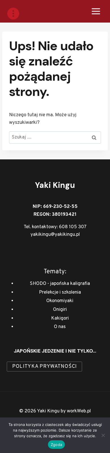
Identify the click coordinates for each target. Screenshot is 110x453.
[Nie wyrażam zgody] (103, 435)
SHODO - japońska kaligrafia (60, 284)
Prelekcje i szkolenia (60, 292)
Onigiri (60, 310)
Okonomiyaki (59, 301)
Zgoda (56, 444)
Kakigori (60, 318)
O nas (60, 327)
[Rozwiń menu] (95, 11)
